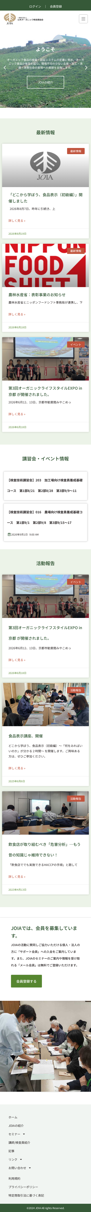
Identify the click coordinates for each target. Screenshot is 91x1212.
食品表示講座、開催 (25, 735)
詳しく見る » (16, 220)
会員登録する (26, 981)
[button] (4, 67)
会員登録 (56, 6)
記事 (11, 1151)
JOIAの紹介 (16, 1125)
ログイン (35, 6)
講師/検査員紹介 (19, 1142)
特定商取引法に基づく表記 (26, 1195)
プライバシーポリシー (23, 1187)
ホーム (12, 1117)
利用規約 (14, 1178)
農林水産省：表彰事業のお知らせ (37, 294)
